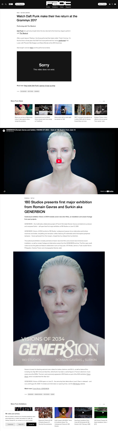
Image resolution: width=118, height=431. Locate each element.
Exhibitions (55, 7)
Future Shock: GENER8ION (41, 388)
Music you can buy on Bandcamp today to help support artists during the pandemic (23, 119)
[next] (104, 101)
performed (62, 40)
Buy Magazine (20, 4)
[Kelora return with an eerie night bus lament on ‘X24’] (63, 109)
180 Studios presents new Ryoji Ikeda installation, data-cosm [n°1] (102, 422)
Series (61, 7)
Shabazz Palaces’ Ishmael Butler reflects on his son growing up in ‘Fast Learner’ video (103, 119)
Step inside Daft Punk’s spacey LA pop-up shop (39, 85)
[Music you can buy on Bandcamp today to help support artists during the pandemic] (24, 109)
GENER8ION (30, 394)
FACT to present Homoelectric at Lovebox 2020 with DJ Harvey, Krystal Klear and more (83, 119)
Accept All (31, 424)
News (18, 12)
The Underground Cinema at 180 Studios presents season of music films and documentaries (43, 422)
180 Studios (76, 384)
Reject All (21, 424)
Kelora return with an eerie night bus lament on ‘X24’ (63, 118)
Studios (48, 7)
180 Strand (11, 4)
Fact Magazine (58, 3)
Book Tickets (102, 4)
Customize (10, 424)
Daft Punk (20, 31)
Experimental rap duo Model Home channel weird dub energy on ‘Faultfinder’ (43, 119)
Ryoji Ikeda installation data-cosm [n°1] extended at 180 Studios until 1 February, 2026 (82, 422)
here (31, 47)
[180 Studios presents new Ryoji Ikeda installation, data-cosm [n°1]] (103, 412)
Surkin (52, 394)
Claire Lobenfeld (26, 12)
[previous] (100, 101)
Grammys (37, 91)
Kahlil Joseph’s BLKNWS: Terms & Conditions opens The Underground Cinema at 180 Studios (63, 423)
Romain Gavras (38, 394)
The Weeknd (24, 33)
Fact (33, 198)
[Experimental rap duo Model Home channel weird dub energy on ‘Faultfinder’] (43, 109)
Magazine (68, 7)
